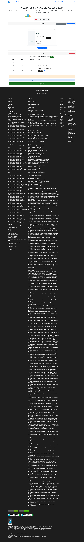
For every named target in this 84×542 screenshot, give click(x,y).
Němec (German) (71, 111)
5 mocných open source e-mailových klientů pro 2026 (41, 430)
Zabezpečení (63, 114)
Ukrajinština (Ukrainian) (70, 138)
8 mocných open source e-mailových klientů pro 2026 (41, 245)
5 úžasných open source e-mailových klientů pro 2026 (43, 353)
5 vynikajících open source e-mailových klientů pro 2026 (43, 217)
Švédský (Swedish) (71, 133)
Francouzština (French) (70, 109)
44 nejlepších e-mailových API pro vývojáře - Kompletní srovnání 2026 (42, 125)
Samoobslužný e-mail (33, 163)
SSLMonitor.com (11, 249)
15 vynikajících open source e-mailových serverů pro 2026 (43, 215)
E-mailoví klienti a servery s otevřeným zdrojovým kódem (42, 189)
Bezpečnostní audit (32, 101)
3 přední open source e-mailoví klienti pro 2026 (40, 273)
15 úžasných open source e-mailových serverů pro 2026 (42, 226)
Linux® (10, 104)
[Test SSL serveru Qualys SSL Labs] (13, 510)
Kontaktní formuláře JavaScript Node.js (36, 165)
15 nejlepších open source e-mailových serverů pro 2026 (43, 191)
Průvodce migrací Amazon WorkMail (36, 134)
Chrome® (11, 107)
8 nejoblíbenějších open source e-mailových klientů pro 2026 (42, 238)
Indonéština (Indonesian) (70, 117)
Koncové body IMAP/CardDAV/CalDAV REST (38, 150)
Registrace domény (12, 237)
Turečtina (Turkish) (71, 136)
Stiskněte (62, 125)
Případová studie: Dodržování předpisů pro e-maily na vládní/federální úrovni (43, 143)
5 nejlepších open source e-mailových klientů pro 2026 (43, 233)
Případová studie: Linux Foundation (36, 149)
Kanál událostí (63, 111)
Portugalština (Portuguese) (70, 127)
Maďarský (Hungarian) (70, 114)
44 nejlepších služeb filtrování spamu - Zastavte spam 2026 (41, 128)
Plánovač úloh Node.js (33, 169)
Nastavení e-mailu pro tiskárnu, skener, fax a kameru (17, 119)
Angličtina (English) (71, 106)
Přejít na (71, 23)
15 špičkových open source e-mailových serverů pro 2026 (42, 313)
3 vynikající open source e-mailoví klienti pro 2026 (41, 468)
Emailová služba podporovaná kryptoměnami (38, 162)
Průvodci (10, 111)
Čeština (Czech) (71, 102)
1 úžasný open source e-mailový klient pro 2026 (41, 228)
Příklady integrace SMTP (13, 113)
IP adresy (30, 103)
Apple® (9, 100)
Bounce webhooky (32, 109)
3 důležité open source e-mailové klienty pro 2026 (42, 300)
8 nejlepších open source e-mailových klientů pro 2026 (42, 193)
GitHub (62, 101)
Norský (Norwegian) (72, 124)
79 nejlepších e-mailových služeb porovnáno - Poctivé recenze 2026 (43, 116)
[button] (44, 70)
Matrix (62, 104)
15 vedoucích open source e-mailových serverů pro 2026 (43, 335)
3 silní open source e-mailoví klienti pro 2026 (41, 487)
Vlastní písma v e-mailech (34, 151)
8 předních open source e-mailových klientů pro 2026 (43, 396)
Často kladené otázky (71, 1)
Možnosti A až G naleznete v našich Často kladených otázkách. (53, 80)
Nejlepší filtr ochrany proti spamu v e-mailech (38, 135)
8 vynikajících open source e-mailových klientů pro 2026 (42, 276)
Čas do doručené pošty (13, 234)
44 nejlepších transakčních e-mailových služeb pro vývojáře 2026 (42, 123)
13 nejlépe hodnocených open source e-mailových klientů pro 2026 (41, 269)
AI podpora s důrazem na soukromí (36, 141)
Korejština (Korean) (71, 123)
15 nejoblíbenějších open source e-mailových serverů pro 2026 (43, 202)
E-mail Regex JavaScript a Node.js (36, 154)
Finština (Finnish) (71, 107)
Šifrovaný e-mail (58, 1)
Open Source (31, 111)
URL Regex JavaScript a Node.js (35, 184)
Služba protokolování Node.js (34, 171)
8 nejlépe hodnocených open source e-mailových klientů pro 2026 (43, 259)
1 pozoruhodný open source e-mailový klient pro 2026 (42, 224)
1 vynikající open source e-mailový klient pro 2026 (41, 220)
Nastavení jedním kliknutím (61, 23)
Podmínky (62, 117)
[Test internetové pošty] (27, 514)
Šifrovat (41, 70)
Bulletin (63, 100)
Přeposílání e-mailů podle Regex (35, 110)
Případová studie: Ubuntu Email (35, 147)
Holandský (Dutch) (71, 105)
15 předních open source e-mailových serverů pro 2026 (42, 211)
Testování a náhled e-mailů (34, 156)
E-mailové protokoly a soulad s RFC (36, 153)
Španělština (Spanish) (70, 131)
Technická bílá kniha (32, 100)
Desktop (11, 106)
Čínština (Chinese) (71, 101)
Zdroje (9, 230)
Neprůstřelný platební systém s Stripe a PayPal (38, 181)
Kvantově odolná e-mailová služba (35, 174)
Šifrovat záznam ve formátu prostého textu (17, 239)
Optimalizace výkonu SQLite (34, 177)
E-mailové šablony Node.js (34, 168)
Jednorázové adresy (12, 236)
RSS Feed (63, 107)
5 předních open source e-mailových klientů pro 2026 (43, 214)
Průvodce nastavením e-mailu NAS (15, 117)
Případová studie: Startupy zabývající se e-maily (38, 180)
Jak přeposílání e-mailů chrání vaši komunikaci (38, 183)
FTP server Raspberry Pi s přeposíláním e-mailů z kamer (17, 122)
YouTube (63, 106)
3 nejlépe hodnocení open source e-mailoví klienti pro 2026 (43, 200)
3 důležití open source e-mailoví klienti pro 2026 (40, 242)
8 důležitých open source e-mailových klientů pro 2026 (42, 365)
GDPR (61, 119)
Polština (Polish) (71, 125)
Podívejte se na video (43, 19)
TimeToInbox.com (12, 245)
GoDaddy (33, 27)
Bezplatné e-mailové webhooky (35, 106)
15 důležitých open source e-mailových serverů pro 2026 (42, 240)
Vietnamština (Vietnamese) (70, 140)
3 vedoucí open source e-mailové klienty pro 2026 (42, 336)
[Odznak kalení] (10, 521)
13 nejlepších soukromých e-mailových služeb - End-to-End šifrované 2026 (43, 118)
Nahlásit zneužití (61, 122)
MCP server (31, 157)
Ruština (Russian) (71, 129)
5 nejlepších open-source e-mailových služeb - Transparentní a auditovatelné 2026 (42, 121)
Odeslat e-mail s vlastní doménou (15, 114)
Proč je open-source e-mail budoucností (37, 186)
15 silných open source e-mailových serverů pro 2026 (43, 486)
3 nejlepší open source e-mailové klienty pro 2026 (42, 311)
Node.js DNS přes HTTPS (34, 166)
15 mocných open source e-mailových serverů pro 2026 (42, 243)
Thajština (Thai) (71, 134)
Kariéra (61, 126)
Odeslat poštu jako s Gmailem (14, 116)
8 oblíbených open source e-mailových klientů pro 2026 (43, 424)
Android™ (11, 103)
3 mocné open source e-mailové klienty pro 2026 (42, 306)
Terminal (11, 109)
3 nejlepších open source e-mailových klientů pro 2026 (42, 477)
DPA (61, 120)
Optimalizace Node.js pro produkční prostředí (38, 160)
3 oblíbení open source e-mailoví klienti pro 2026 (41, 482)
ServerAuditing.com (12, 246)
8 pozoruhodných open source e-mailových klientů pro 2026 (43, 282)
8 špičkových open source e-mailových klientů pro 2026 (43, 498)
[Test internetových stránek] (14, 514)
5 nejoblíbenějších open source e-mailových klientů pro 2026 (43, 203)
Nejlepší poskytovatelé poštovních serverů (37, 137)
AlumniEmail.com (12, 243)
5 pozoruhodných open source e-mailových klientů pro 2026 (42, 471)
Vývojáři (30, 98)
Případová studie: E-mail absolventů (36, 146)
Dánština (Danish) (71, 103)
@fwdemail (63, 103)
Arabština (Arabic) (71, 99)
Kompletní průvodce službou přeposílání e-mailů (38, 159)
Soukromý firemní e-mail (13, 231)
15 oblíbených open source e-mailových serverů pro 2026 (43, 291)
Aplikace (10, 98)
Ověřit (52, 56)
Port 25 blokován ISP (12, 227)
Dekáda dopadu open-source (34, 132)
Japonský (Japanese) (70, 121)
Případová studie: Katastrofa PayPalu (36, 172)
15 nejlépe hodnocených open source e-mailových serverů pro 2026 (42, 198)
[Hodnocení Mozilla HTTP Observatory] (24, 510)
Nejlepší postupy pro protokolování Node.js (37, 138)
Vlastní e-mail (31, 107)
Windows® (10, 101)
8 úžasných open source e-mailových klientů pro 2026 (42, 285)
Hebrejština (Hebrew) (72, 112)
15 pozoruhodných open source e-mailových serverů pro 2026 (43, 222)
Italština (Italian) (71, 119)
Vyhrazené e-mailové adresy (14, 242)
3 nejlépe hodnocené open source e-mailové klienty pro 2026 (43, 445)
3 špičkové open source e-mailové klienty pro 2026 (42, 316)
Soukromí (64, 1)
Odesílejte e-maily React (33, 178)
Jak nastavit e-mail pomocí (16, 125)
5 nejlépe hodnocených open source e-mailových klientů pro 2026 (42, 208)
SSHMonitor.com (11, 248)
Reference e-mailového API (34, 104)
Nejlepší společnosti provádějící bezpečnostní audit (39, 140)
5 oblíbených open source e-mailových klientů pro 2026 (42, 294)
